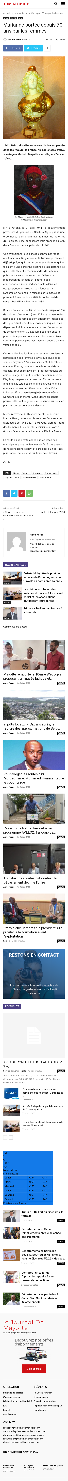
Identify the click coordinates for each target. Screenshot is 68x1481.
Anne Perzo (15, 39)
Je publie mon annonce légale (48, 1405)
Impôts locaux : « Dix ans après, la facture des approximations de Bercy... (32, 726)
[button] (56, 4)
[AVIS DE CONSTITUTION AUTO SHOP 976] (34, 1035)
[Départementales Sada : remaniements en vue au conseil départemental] (11, 1233)
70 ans (16, 473)
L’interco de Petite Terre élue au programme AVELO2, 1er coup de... (29, 830)
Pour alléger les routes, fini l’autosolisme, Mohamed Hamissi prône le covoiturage (33, 778)
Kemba (6, 941)
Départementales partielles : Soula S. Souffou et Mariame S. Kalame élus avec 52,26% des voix (43, 1254)
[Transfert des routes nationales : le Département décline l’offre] (34, 859)
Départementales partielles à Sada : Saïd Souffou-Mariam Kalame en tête (39, 1298)
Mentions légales (11, 1397)
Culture (7, 618)
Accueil (6, 13)
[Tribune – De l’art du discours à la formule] (12, 613)
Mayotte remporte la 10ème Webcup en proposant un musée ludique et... (33, 676)
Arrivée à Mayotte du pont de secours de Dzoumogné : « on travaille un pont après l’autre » (42, 577)
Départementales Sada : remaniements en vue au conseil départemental (41, 1232)
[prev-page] (5, 1137)
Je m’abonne (40, 1410)
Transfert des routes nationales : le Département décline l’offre (30, 880)
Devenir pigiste (41, 1397)
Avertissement (10, 1414)
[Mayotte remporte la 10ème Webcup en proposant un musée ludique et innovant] (34, 655)
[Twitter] (14, 493)
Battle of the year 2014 (52, 512)
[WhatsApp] (29, 493)
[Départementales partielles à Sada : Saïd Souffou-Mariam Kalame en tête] (11, 1299)
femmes (26, 473)
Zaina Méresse (29, 477)
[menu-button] (63, 4)
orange (7, 583)
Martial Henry (51, 473)
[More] (47, 48)
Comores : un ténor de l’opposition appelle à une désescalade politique (37, 1276)
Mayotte (8, 477)
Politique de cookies (13, 1392)
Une (20, 18)
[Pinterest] (21, 493)
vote (17, 477)
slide (14, 13)
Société (13, 18)
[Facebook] (6, 493)
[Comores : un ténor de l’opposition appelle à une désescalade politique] (11, 1277)
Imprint (6, 1410)
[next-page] (11, 1137)
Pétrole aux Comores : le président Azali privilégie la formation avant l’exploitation (33, 932)
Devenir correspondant (45, 1401)
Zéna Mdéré (45, 477)
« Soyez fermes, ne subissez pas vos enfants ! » (18, 516)
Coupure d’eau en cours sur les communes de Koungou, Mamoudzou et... (42, 1092)
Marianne (37, 473)
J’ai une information (43, 1392)
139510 (61, 683)
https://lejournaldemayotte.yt (42, 539)
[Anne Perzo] (5, 39)
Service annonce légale (14, 1071)
